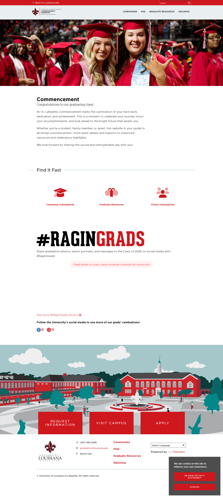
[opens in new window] (40, 329)
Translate (179, 451)
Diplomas (184, 11)
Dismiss (194, 487)
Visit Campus (111, 423)
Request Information (60, 423)
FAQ (143, 11)
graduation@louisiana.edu (94, 448)
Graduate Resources (162, 11)
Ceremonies (130, 11)
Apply (162, 423)
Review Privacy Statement (195, 476)
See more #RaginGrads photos (57, 314)
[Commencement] (46, 12)
